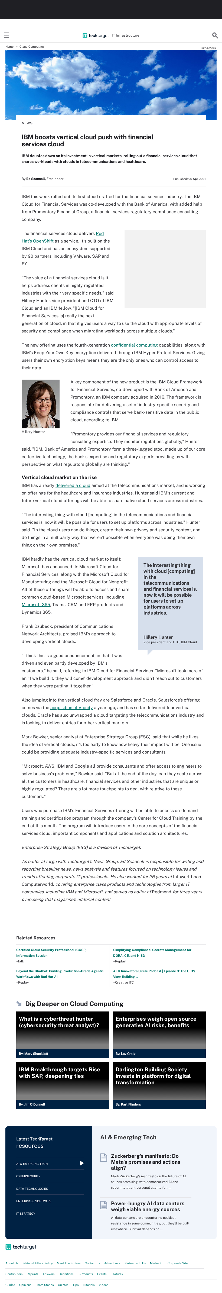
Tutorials (89, 1284)
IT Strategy (25, 1213)
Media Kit (157, 1263)
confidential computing (134, 345)
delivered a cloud (73, 485)
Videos (103, 1284)
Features (117, 1274)
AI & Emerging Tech (32, 1163)
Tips (76, 1284)
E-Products (85, 1274)
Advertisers (112, 1263)
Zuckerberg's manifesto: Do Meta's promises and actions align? (145, 1162)
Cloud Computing (31, 46)
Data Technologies (32, 1188)
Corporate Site (178, 1263)
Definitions (66, 1274)
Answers (49, 1274)
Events (102, 1274)
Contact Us (92, 1263)
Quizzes (63, 1284)
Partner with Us (135, 1263)
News (27, 123)
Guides (10, 1284)
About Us (11, 1263)
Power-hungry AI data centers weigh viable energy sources (147, 1206)
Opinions (25, 1284)
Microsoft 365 (36, 604)
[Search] (215, 35)
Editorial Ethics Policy (37, 1263)
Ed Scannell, (36, 179)
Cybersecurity (28, 1176)
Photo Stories (44, 1284)
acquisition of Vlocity (71, 707)
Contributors (14, 1274)
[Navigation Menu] (7, 35)
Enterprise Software (33, 1201)
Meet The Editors (69, 1263)
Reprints (32, 1274)
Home (9, 46)
